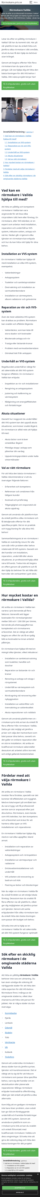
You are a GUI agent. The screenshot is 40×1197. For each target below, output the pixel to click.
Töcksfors (9, 1056)
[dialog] (20, 1184)
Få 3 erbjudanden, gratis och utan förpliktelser (20, 23)
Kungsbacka (11, 1013)
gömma (29, 132)
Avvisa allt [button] (20, 1192)
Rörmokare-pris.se (12, 2)
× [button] (38, 1174)
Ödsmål (8, 1027)
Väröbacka (10, 1042)
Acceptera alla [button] (20, 1188)
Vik (6, 1047)
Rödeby (8, 1032)
